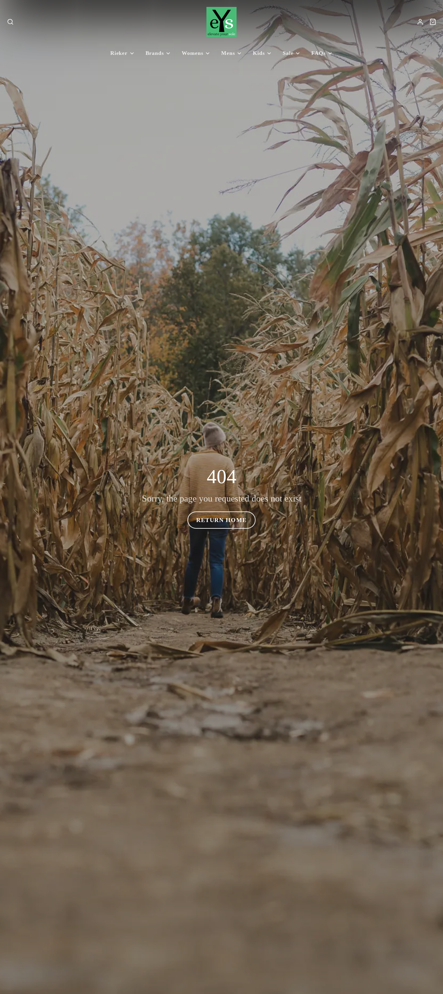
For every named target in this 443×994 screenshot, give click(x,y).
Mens (228, 53)
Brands (155, 53)
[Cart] (432, 21)
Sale (288, 53)
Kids (259, 53)
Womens (192, 53)
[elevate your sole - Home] (221, 22)
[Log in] (420, 21)
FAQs (318, 53)
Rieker (118, 53)
